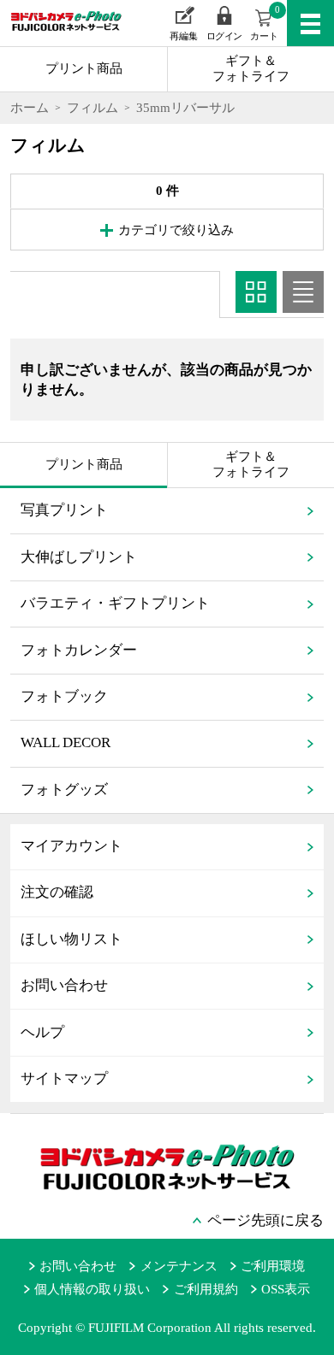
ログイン (224, 36)
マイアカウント (71, 846)
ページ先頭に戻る (265, 1220)
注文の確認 (57, 892)
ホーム (29, 108)
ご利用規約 (205, 1289)
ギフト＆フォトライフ (250, 68)
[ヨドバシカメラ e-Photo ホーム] (57, 32)
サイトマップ (64, 1078)
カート (265, 22)
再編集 (184, 36)
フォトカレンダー (79, 650)
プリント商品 (83, 68)
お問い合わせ (64, 985)
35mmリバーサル (185, 108)
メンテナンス (178, 1266)
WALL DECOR (65, 742)
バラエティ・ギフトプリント (115, 603)
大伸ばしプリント (79, 557)
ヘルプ (42, 1032)
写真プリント (64, 510)
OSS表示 (285, 1289)
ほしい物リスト (71, 939)
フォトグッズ (64, 789)
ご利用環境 (273, 1266)
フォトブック (64, 696)
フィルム (92, 108)
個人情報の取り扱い (92, 1289)
